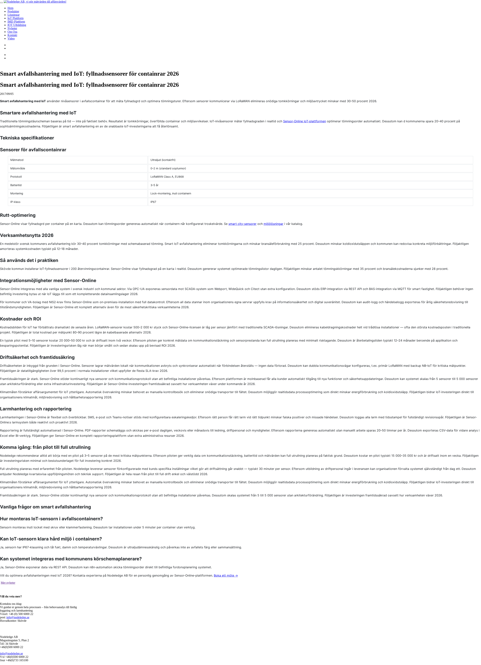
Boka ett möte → (226, 575)
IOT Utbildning (17, 25)
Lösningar (14, 14)
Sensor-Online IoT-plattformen (304, 121)
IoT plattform (15, 18)
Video (11, 38)
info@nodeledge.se (17, 617)
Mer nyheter (8, 582)
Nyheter (12, 28)
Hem (10, 8)
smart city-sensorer (242, 224)
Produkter (13, 11)
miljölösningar (273, 224)
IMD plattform (16, 21)
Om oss (12, 31)
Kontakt (12, 35)
